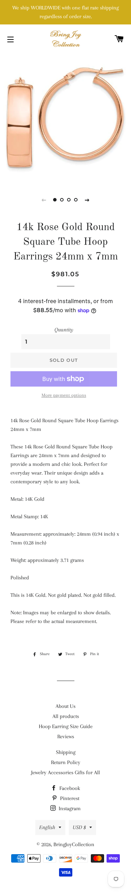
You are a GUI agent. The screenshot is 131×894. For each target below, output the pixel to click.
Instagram (69, 808)
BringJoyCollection (73, 844)
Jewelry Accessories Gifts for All (65, 772)
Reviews (65, 736)
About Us (65, 706)
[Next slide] (87, 199)
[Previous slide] (44, 199)
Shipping (65, 752)
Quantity (63, 330)
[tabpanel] (65, 117)
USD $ (79, 827)
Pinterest (69, 798)
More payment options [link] (64, 395)
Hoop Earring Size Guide (66, 726)
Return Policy (65, 762)
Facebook (69, 788)
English (47, 827)
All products (65, 716)
